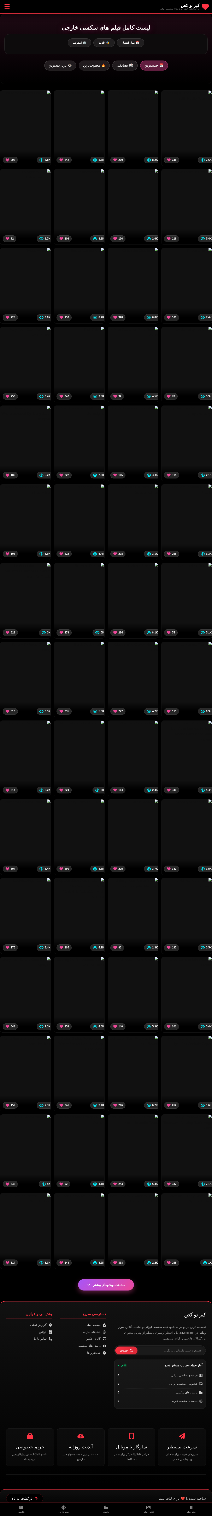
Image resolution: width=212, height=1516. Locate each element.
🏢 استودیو (79, 42)
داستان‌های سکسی (187, 1392)
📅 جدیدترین (154, 65)
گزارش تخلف (38, 1324)
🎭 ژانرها (104, 42)
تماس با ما (40, 1338)
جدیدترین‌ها (94, 1352)
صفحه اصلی (93, 1324)
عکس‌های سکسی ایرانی (183, 1383)
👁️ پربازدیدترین (60, 65)
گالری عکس (93, 1338)
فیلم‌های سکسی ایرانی (184, 1375)
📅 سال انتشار (130, 42)
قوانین (43, 1332)
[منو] (7, 6)
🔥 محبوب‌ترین (94, 65)
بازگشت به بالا (22, 1498)
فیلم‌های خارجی (91, 1332)
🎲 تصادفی (125, 65)
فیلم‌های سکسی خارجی (184, 1401)
